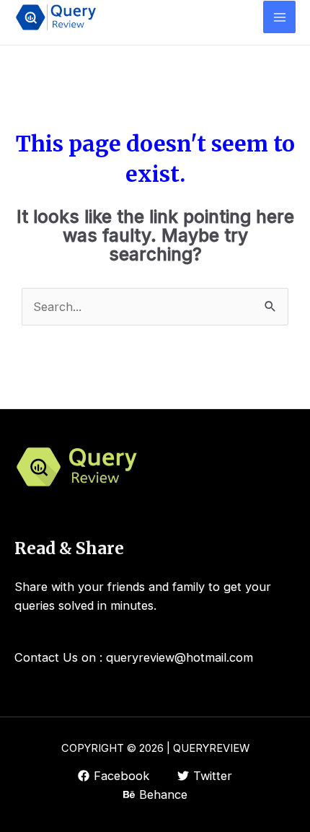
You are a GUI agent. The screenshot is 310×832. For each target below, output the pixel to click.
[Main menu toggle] (279, 17)
